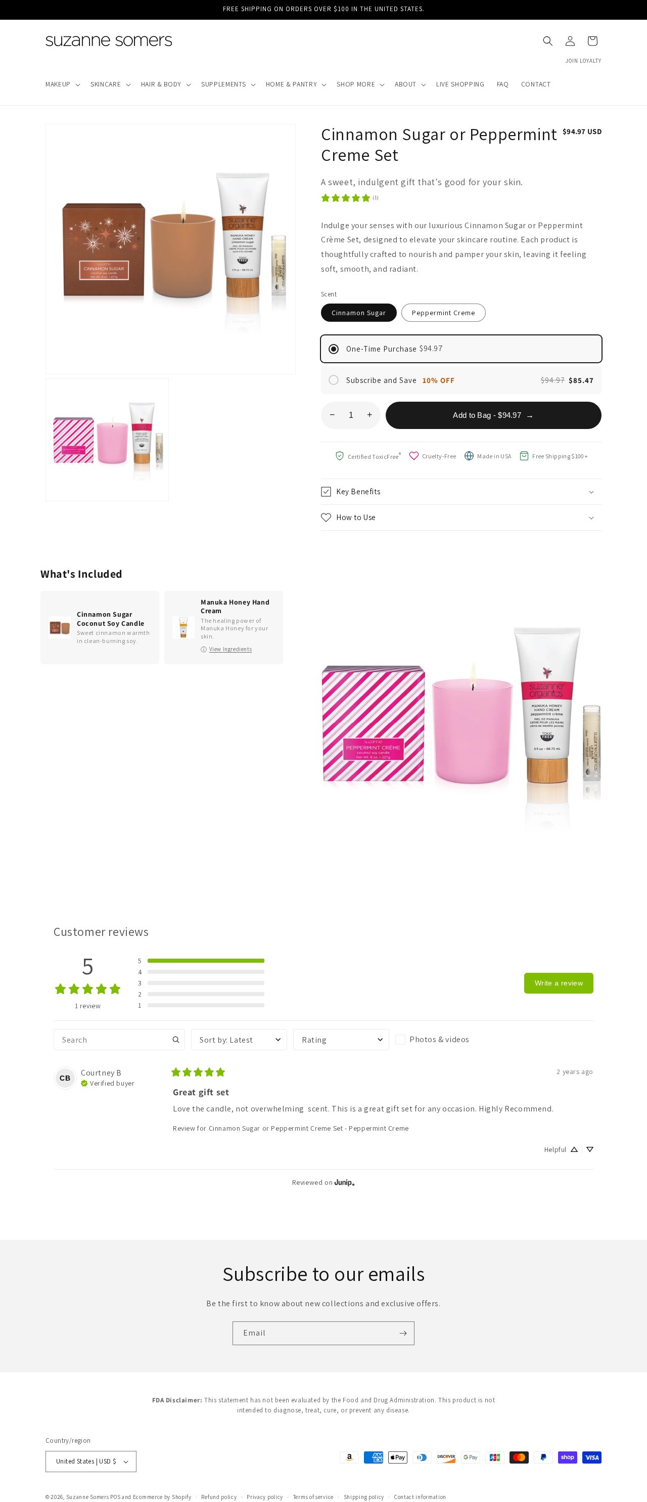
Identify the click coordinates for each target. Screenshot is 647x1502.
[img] (107, 1082)
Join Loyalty (584, 60)
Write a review (559, 983)
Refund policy (219, 1496)
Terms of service (313, 1496)
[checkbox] (443, 1040)
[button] (61, 84)
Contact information (420, 1496)
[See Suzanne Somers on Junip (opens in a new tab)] (345, 1182)
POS (115, 1496)
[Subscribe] (403, 1333)
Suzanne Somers (87, 1496)
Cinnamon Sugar (359, 312)
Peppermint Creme (443, 312)
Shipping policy (364, 1496)
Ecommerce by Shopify (162, 1496)
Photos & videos (439, 1039)
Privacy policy (265, 1496)
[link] (349, 198)
